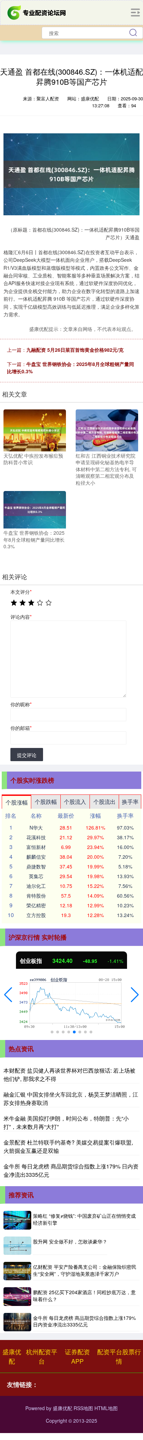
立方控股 (36, 915)
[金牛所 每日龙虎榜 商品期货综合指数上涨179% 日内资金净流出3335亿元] (17, 1322)
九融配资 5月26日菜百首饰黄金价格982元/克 (75, 349)
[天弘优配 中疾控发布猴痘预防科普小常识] (34, 429)
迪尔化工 (36, 885)
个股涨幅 (17, 802)
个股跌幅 (46, 802)
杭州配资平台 (41, 1356)
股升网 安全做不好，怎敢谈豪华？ (70, 1241)
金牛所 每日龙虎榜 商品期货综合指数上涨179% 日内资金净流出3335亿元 (84, 1321)
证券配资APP (77, 1356)
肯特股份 (36, 895)
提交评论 (26, 754)
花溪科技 (36, 837)
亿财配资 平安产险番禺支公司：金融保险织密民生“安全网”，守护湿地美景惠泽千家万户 (84, 1270)
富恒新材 (36, 846)
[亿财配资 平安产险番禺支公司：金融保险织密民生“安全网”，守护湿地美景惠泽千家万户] (17, 1271)
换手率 (130, 802)
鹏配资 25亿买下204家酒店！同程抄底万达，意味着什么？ (84, 1295)
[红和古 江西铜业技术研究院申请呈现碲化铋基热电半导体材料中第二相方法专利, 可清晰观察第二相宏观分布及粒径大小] (107, 429)
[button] (8, 994)
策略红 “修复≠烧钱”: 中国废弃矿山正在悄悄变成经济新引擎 (84, 1219)
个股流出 (104, 802)
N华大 (36, 827)
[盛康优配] (37, 11)
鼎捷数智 (36, 866)
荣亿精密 (36, 905)
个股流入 (75, 802)
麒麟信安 (36, 856)
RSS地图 (83, 1408)
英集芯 (36, 876)
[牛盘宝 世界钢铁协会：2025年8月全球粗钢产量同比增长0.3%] (34, 509)
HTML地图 (106, 1408)
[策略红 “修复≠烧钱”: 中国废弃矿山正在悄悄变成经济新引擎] (17, 1220)
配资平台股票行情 (119, 1356)
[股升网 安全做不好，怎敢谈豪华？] (17, 1246)
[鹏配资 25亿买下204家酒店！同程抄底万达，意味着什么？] (17, 1296)
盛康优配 (11, 1356)
